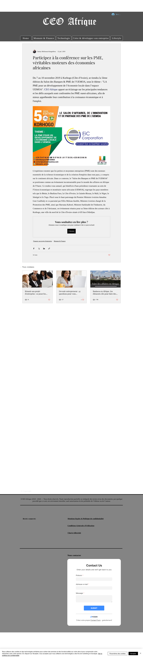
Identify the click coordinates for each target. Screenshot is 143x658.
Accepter (133, 653)
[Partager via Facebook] (34, 248)
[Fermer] (140, 653)
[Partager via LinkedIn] (44, 248)
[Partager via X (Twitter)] (39, 248)
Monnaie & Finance (60, 241)
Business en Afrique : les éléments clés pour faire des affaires (104, 292)
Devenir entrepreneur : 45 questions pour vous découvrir (69, 292)
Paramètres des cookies (118, 653)
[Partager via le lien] (49, 248)
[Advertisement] (38, 5)
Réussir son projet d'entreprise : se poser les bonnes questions (35, 292)
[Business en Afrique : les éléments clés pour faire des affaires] (105, 279)
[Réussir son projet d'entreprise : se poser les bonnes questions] (37, 279)
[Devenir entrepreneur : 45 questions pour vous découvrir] (71, 279)
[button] (25, 38)
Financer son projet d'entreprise (42, 241)
